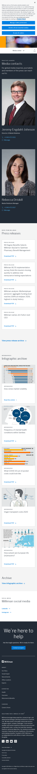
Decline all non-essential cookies (18, 28)
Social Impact (6, 674)
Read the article (9, 400)
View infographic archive (12, 583)
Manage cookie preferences (18, 22)
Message (7, 140)
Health (4, 692)
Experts (4, 683)
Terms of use (4, 752)
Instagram (5, 612)
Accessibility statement (6, 757)
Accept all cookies (18, 33)
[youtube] (11, 741)
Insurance (5, 695)
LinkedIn (5, 609)
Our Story (4, 671)
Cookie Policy (21, 19)
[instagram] (15, 741)
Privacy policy (4, 755)
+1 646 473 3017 (10, 207)
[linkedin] (7, 741)
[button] (18, 250)
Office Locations (6, 680)
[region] (18, 18)
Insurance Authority (5, 760)
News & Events (6, 677)
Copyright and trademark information (8, 750)
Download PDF (9, 256)
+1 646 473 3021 (10, 137)
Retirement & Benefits (8, 698)
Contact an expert (18, 648)
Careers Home (6, 707)
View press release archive (13, 341)
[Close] (35, 2)
